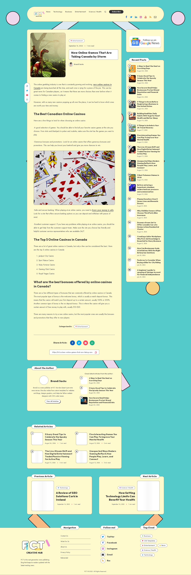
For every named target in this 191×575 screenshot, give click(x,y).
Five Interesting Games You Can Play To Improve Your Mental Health (103, 437)
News (48, 12)
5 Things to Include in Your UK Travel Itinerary (148, 126)
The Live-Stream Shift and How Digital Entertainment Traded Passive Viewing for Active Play (58, 455)
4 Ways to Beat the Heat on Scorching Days (100, 379)
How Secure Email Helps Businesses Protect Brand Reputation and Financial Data (101, 400)
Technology (57, 12)
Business (68, 12)
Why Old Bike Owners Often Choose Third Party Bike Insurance (149, 213)
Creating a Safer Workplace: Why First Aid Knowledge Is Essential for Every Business (149, 238)
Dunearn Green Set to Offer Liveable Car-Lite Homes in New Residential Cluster (148, 226)
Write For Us (65, 541)
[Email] (155, 16)
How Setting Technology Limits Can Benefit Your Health (120, 496)
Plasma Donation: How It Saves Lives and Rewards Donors (147, 201)
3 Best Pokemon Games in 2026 (148, 176)
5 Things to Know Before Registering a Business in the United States (147, 104)
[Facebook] (126, 16)
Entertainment (80, 12)
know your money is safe (103, 210)
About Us (64, 547)
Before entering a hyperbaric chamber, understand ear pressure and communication (148, 188)
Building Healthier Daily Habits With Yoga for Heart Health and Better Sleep (148, 115)
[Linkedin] (136, 16)
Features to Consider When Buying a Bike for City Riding (149, 261)
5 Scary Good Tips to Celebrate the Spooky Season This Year (102, 389)
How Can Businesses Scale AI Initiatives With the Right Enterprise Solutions (148, 250)
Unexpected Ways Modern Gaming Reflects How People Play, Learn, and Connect (102, 455)
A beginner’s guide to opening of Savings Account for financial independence (149, 272)
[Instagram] (141, 16)
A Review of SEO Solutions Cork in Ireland (67, 496)
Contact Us (64, 536)
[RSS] (150, 16)
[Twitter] (131, 16)
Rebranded (64, 558)
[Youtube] (145, 16)
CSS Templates (149, 541)
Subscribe (116, 12)
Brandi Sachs (58, 381)
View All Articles (53, 401)
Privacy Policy (65, 552)
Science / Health (95, 12)
